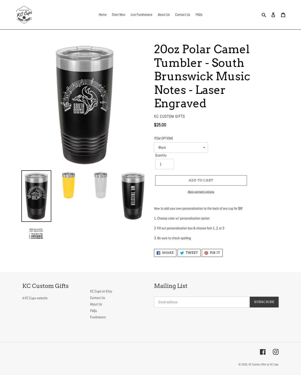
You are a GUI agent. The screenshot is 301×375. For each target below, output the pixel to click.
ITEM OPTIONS (163, 138)
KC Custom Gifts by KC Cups (264, 364)
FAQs (93, 310)
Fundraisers (98, 317)
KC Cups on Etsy (101, 291)
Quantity (160, 155)
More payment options (201, 192)
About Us (96, 304)
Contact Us (97, 297)
